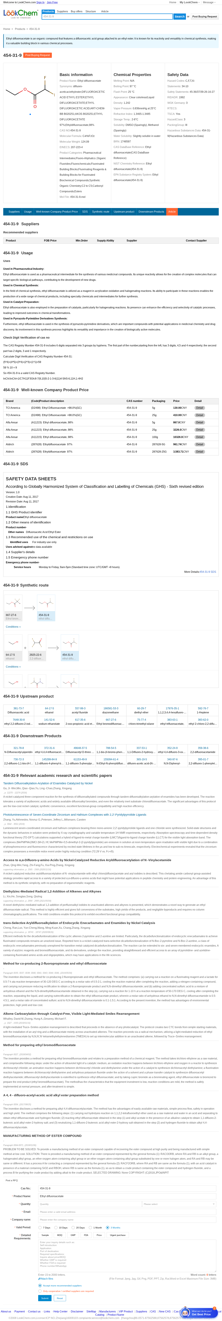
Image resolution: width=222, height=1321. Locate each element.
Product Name (116, 1314)
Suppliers (62, 11)
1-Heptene (203, 710)
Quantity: (26, 1204)
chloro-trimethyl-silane (142, 721)
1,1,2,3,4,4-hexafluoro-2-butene (176, 710)
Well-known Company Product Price (57, 211)
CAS (153, 1311)
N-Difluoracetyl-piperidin (18, 750)
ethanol (49, 710)
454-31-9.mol (77, 197)
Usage (28, 211)
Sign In (40, 2)
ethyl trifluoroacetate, (172, 721)
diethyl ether (141, 710)
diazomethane (110, 710)
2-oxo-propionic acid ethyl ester (84, 721)
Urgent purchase (117, 1235)
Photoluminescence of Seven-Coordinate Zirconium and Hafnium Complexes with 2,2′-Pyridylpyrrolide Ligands (74, 814)
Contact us (34, 1311)
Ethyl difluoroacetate (89, 80)
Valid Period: (23, 1227)
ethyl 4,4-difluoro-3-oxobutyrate (176, 750)
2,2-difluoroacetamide (203, 750)
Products (48, 11)
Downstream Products (151, 211)
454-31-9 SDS (208, 571)
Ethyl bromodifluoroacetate (112, 721)
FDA (86, 1235)
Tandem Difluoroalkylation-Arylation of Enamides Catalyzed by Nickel (48, 783)
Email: (27, 1211)
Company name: (21, 1219)
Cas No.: (26, 1188)
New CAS (165, 1311)
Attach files (46, 1278)
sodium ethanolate (49, 721)
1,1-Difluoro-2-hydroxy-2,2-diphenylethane (152, 750)
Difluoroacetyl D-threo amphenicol (86, 750)
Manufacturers (107, 1311)
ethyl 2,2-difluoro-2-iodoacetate (22, 721)
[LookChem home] (20, 14)
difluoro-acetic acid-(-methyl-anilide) (149, 761)
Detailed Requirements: (22, 1237)
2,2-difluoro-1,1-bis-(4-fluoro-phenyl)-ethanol (30, 761)
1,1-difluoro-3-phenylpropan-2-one (86, 761)
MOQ (59, 1235)
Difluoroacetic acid (19, 710)
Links (47, 1311)
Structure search (90, 11)
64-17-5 (10, 655)
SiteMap (91, 1311)
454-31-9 (75, 130)
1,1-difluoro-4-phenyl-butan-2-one (54, 761)
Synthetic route (100, 211)
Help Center (60, 1311)
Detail (199, 407)
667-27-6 (11, 615)
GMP (73, 1235)
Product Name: (22, 1196)
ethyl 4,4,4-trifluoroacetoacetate (53, 750)
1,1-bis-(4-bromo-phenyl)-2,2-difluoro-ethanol (123, 750)
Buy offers (76, 11)
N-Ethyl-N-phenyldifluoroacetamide (117, 761)
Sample (45, 1235)
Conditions (12, 626)
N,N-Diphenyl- (172, 761)
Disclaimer (77, 1311)
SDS (85, 211)
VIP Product (126, 1311)
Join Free (52, 2)
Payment (19, 1311)
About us (6, 1311)
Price (99, 1235)
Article (105, 11)
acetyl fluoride (80, 710)
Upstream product (124, 211)
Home (172, 2)
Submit (44, 1298)
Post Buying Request (37, 55)
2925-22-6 (35, 655)
